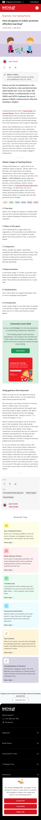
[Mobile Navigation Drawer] (37, 8)
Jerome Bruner (8, 113)
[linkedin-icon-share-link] (16, 67)
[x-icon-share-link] (4, 67)
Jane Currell (13, 61)
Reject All (20, 812)
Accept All (20, 801)
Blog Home (6, 16)
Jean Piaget (28, 111)
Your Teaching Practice (21, 16)
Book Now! (20, 351)
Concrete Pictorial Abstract (26, 185)
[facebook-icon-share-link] (10, 67)
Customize (20, 806)
